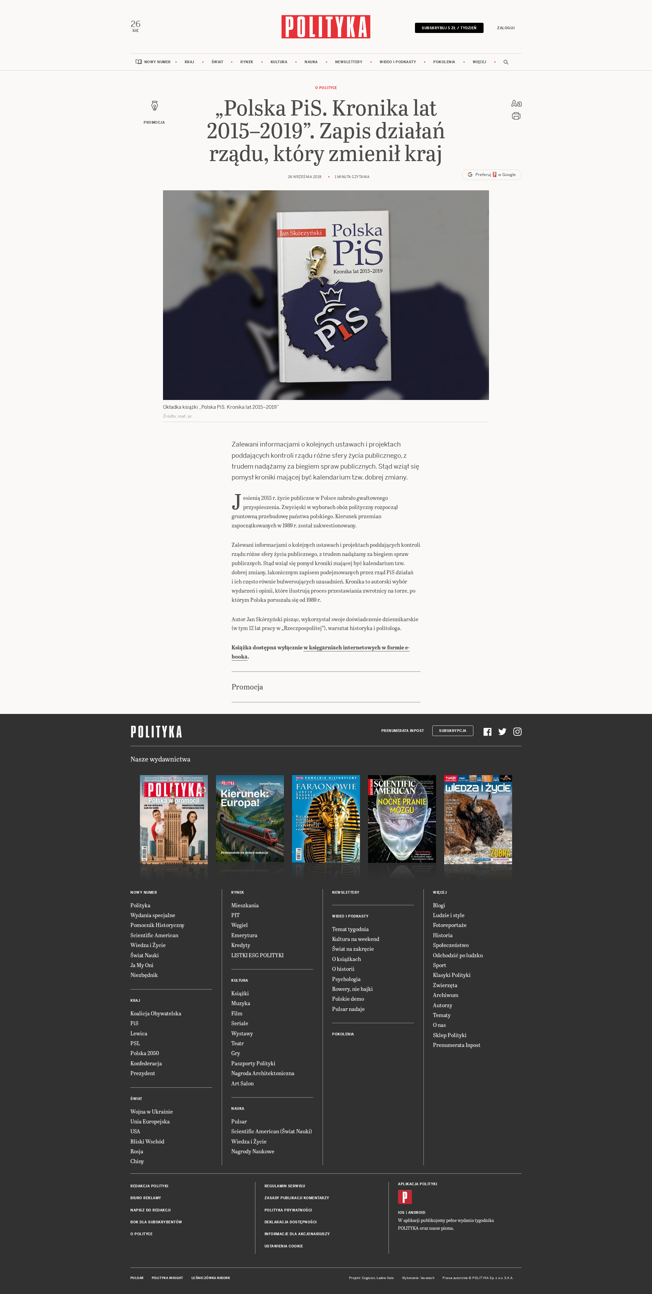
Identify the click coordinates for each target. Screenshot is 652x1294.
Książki (240, 993)
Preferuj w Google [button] (495, 174)
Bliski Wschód (147, 1141)
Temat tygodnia (350, 929)
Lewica (138, 1033)
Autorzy (442, 1005)
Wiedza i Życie (148, 945)
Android (416, 1212)
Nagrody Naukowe (252, 1151)
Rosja (136, 1151)
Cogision (368, 1278)
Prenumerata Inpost (402, 731)
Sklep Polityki (450, 1035)
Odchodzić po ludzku (458, 955)
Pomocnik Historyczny (157, 925)
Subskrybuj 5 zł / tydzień (449, 28)
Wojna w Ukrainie (151, 1111)
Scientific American (154, 935)
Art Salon (242, 1083)
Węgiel (239, 925)
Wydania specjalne (152, 915)
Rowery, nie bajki (352, 989)
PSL (135, 1043)
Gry (235, 1053)
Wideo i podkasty (398, 62)
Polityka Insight (167, 1278)
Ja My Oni (141, 965)
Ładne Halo (385, 1278)
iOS (401, 1212)
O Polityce (326, 88)
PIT (235, 915)
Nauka (311, 62)
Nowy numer (157, 62)
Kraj (189, 62)
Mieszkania (245, 905)
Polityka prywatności (288, 1210)
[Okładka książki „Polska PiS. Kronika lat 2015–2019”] (326, 295)
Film (236, 1013)
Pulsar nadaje (348, 1009)
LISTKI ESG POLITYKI (257, 955)
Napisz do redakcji (150, 1210)
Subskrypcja (453, 731)
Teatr (237, 1043)
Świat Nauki (144, 955)
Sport (439, 965)
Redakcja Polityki (149, 1186)
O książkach (346, 959)
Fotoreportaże (450, 925)
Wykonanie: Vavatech (418, 1278)
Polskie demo (348, 998)
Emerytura (244, 935)
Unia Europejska (150, 1121)
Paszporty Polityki (253, 1063)
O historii (343, 969)
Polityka (140, 905)
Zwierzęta (445, 985)
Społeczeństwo (451, 945)
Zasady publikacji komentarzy (297, 1198)
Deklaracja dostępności (291, 1222)
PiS (134, 1023)
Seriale (239, 1023)
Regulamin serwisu (285, 1186)
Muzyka (240, 1003)
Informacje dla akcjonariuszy (297, 1234)
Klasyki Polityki (452, 975)
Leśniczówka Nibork (211, 1278)
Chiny (137, 1161)
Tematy (442, 1015)
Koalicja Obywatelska (155, 1013)
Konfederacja (146, 1063)
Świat (217, 62)
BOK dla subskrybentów (156, 1222)
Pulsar (239, 1121)
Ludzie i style (449, 915)
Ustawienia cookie (284, 1246)
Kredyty (240, 945)
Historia (443, 935)
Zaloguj (506, 28)
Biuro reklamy (145, 1198)
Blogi (439, 905)
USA (135, 1131)
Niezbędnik (144, 975)
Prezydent (142, 1073)
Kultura (279, 62)
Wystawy (242, 1033)
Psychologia (346, 979)
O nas (439, 1025)
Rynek (246, 62)
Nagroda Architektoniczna (262, 1073)
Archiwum (445, 995)
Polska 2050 (144, 1053)
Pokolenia (444, 62)
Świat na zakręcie (353, 948)
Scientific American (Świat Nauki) (271, 1131)
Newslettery (349, 62)
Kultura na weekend (355, 939)
